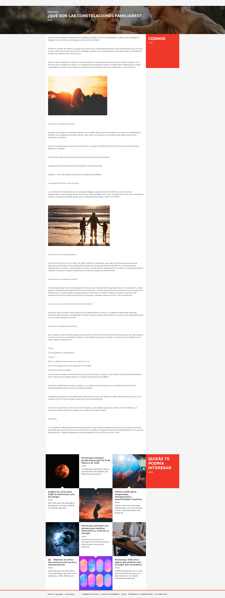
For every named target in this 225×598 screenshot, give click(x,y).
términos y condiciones (140, 594)
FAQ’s (124, 594)
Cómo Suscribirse (110, 594)
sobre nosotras (90, 594)
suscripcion (161, 594)
